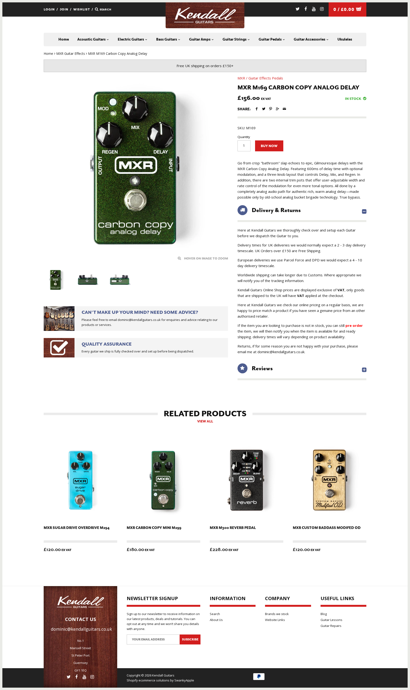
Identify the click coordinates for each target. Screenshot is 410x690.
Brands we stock (277, 614)
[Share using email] (284, 109)
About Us (216, 620)
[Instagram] (322, 9)
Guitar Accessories (310, 39)
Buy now (269, 146)
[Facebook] (306, 9)
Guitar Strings (235, 39)
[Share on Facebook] (256, 109)
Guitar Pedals (270, 39)
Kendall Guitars (163, 675)
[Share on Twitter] (263, 109)
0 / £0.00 (344, 9)
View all (205, 421)
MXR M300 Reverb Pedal (233, 528)
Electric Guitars (131, 39)
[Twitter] (298, 9)
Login (49, 9)
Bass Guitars (167, 39)
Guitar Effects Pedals (265, 78)
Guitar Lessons (331, 620)
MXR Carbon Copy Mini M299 (154, 528)
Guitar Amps (200, 39)
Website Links (275, 620)
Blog (324, 614)
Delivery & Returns (276, 210)
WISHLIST (81, 9)
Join (64, 9)
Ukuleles (344, 39)
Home (63, 39)
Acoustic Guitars (91, 39)
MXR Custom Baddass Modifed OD (327, 528)
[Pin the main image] (270, 109)
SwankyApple (184, 680)
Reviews (262, 368)
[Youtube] (314, 9)
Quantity (244, 137)
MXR (241, 78)
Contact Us (80, 619)
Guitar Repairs (331, 626)
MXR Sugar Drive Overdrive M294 (77, 528)
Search (215, 614)
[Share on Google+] (277, 109)
